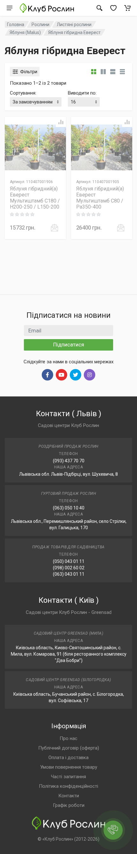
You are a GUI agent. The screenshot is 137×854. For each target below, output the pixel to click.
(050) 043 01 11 (68, 561)
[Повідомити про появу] (54, 227)
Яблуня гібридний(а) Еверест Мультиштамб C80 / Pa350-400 (100, 198)
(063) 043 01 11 (68, 574)
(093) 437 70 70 (68, 460)
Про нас (68, 738)
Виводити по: (82, 93)
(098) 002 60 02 (68, 567)
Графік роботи (68, 805)
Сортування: (23, 93)
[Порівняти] (61, 122)
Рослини (40, 24)
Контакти (68, 796)
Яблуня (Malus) (25, 32)
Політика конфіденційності (68, 786)
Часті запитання (68, 776)
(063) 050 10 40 (68, 507)
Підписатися (68, 344)
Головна (15, 24)
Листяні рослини (74, 24)
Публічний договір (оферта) (68, 748)
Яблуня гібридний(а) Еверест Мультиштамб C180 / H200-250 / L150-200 (35, 198)
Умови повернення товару (68, 767)
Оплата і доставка (68, 757)
